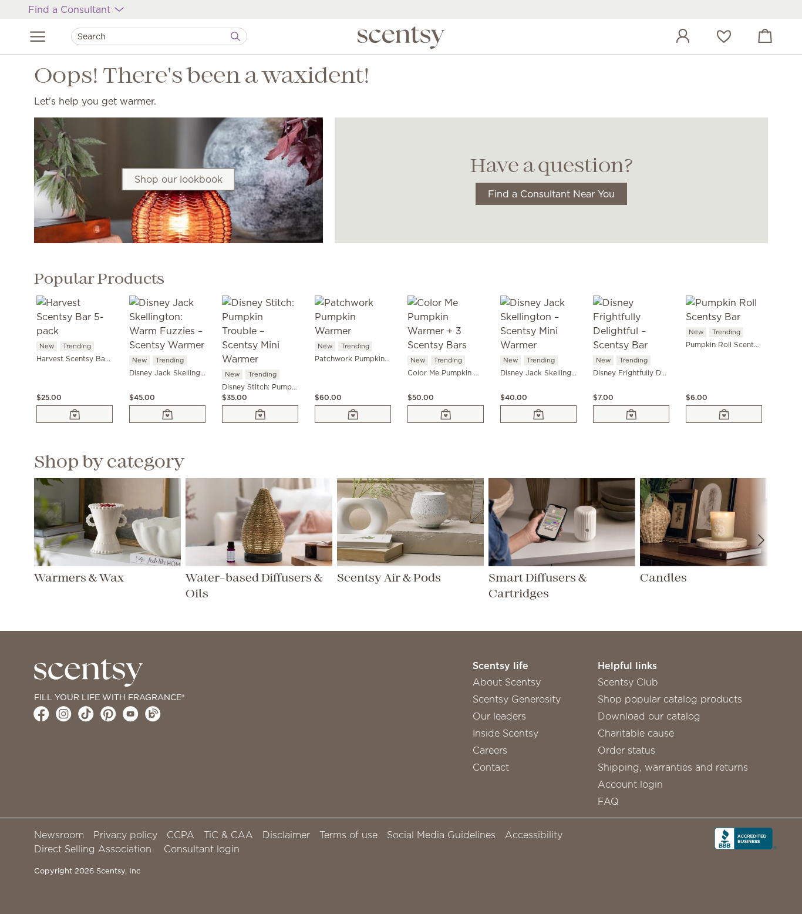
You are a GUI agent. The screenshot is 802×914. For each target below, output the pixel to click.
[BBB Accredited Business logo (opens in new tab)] (746, 837)
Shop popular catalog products (670, 699)
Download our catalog (649, 716)
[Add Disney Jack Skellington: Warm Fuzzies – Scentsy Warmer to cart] (167, 414)
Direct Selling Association (92, 848)
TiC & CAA (228, 834)
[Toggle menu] (38, 36)
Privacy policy (125, 834)
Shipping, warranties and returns (673, 767)
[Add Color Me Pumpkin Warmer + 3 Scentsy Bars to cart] (445, 414)
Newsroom (59, 834)
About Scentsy (507, 682)
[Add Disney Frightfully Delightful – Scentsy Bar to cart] (631, 414)
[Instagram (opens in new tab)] (63, 713)
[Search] (235, 36)
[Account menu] (671, 37)
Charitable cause (636, 733)
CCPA (180, 834)
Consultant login (202, 848)
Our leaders (499, 716)
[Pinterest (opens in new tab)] (108, 713)
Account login (630, 784)
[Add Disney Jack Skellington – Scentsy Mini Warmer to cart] (538, 414)
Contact (491, 767)
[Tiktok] (86, 713)
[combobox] (159, 36)
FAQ (608, 801)
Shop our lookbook (178, 179)
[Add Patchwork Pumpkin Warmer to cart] (353, 414)
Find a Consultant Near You (551, 193)
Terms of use (348, 834)
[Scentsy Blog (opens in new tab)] (153, 713)
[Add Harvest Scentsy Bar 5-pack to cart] (74, 414)
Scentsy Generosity (517, 699)
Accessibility (533, 834)
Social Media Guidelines (441, 834)
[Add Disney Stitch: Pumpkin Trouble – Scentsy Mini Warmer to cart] (260, 414)
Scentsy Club (628, 682)
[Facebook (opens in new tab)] (41, 713)
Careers (490, 750)
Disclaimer (286, 834)
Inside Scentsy (505, 733)
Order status (626, 750)
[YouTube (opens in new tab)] (130, 713)
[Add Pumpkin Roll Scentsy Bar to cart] (724, 414)
